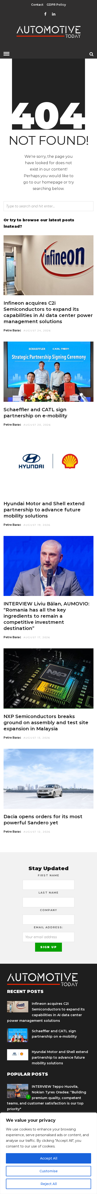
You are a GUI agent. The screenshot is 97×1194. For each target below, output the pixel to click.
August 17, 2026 (37, 637)
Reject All (48, 1184)
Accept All (48, 1158)
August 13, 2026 (37, 737)
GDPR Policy (56, 4)
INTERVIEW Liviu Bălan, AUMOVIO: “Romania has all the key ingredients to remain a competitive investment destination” (46, 616)
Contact (37, 4)
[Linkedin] (53, 14)
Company (48, 910)
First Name (48, 875)
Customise (49, 1171)
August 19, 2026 (37, 524)
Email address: (48, 927)
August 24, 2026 (37, 330)
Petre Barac (12, 330)
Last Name (49, 892)
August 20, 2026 (37, 424)
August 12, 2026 (37, 831)
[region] (48, 1153)
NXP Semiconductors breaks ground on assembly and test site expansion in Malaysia (46, 723)
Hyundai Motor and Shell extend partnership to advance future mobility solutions (44, 510)
